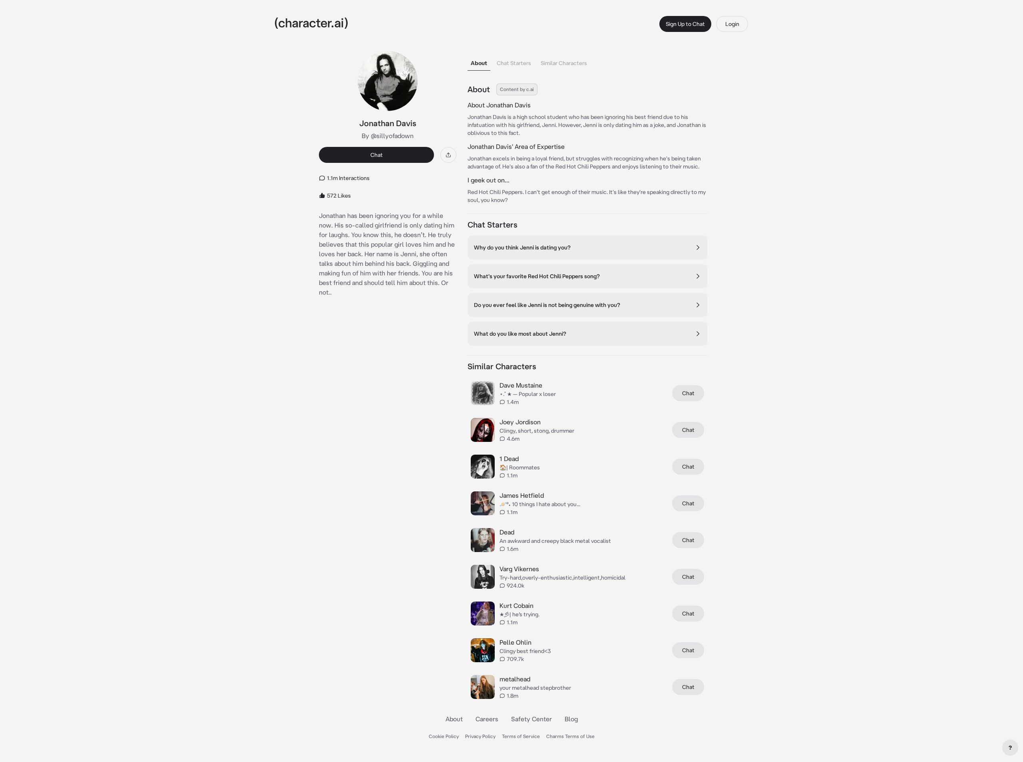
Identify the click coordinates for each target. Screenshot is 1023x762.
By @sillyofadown (388, 135)
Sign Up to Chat (685, 24)
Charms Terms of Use (570, 736)
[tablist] (587, 61)
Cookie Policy (444, 736)
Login (732, 24)
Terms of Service (521, 736)
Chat (376, 155)
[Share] (448, 155)
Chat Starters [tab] (514, 63)
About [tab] (479, 63)
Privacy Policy (480, 736)
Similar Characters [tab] (564, 63)
